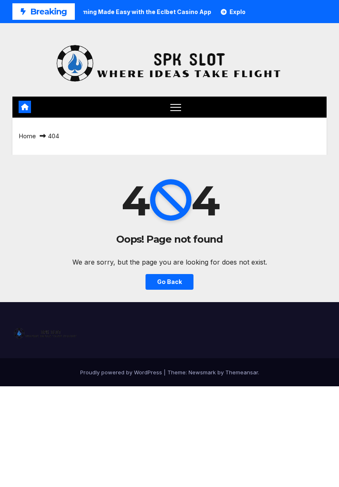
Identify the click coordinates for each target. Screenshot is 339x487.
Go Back (169, 281)
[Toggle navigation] (176, 107)
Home (27, 136)
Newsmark (202, 372)
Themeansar (241, 372)
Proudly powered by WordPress (122, 372)
